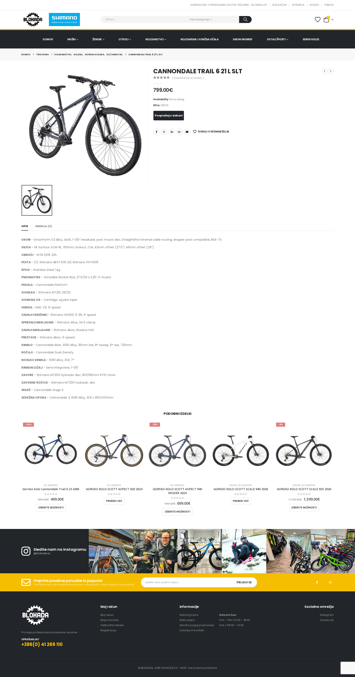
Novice (314, 5)
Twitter (164, 132)
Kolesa (233, 485)
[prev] (324, 71)
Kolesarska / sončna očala (200, 39)
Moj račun (279, 5)
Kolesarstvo (154, 39)
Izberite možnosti (51, 507)
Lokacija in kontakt (192, 630)
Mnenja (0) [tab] (43, 226)
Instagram (330, 582)
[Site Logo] (32, 19)
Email (187, 132)
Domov (48, 39)
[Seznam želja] (317, 19)
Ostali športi (276, 39)
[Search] (245, 19)
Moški (71, 39)
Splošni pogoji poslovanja (197, 625)
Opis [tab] (24, 226)
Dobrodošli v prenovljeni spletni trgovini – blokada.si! (228, 5)
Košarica (298, 5)
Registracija (108, 630)
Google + (179, 132)
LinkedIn (171, 132)
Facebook (156, 132)
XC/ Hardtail (51, 485)
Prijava (329, 5)
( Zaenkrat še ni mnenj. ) (188, 78)
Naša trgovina (189, 615)
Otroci (123, 39)
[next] (331, 71)
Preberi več (114, 501)
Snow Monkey (242, 39)
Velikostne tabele (112, 625)
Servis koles (311, 39)
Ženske (97, 39)
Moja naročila (109, 620)
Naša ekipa (187, 620)
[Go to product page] (114, 450)
